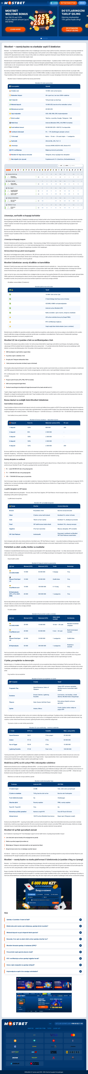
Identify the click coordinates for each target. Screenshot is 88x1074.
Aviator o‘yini (40, 1028)
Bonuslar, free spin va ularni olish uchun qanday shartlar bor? (27, 939)
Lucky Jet (56, 1028)
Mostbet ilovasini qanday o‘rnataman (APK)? (22, 945)
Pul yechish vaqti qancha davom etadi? (20, 952)
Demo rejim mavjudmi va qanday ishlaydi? (21, 965)
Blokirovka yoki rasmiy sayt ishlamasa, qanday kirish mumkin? (27, 926)
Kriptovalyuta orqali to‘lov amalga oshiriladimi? (22, 971)
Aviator (30, 1028)
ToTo (49, 1028)
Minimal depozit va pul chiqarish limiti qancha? (22, 932)
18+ (50, 1024)
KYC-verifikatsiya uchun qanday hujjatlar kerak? (23, 958)
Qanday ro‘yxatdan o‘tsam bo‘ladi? (18, 919)
